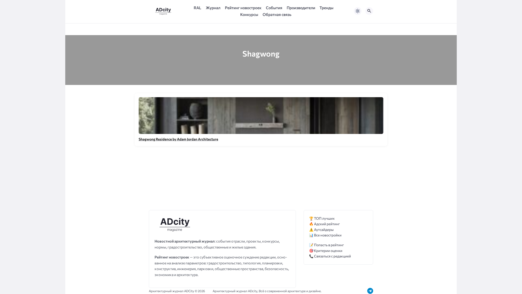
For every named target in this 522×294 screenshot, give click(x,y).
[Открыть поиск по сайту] (369, 11)
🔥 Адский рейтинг (324, 224)
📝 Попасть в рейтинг (326, 245)
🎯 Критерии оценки (325, 250)
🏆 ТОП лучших (322, 218)
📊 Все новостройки (325, 235)
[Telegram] (370, 291)
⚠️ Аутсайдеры (321, 229)
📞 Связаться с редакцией (330, 256)
